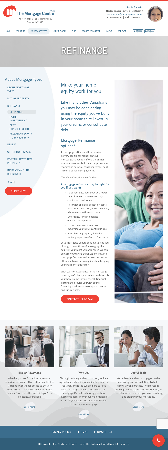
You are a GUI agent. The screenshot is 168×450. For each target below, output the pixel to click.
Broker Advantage (91, 31)
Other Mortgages (19, 151)
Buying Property (18, 98)
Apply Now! (19, 191)
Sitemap (83, 432)
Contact (121, 31)
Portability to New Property (19, 161)
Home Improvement (18, 118)
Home (7, 31)
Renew (11, 144)
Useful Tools (59, 31)
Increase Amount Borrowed (18, 172)
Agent (109, 31)
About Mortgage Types (18, 89)
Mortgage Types (39, 31)
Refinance (14, 105)
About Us (20, 31)
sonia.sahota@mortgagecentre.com (125, 14)
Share (11, 181)
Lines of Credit (19, 138)
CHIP (74, 31)
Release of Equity (21, 133)
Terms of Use (103, 432)
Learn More (29, 406)
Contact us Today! (80, 299)
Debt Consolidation (19, 127)
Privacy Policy (61, 432)
